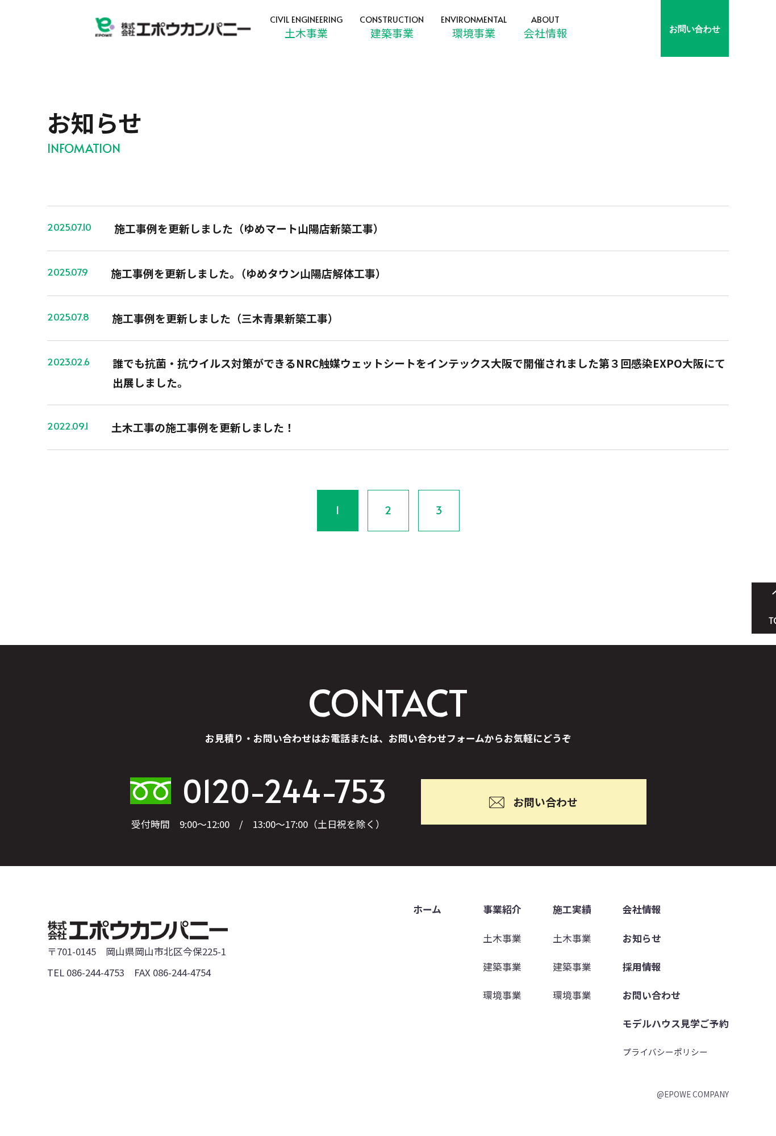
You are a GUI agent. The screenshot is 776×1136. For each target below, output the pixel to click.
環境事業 (473, 32)
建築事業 (392, 32)
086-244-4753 (95, 972)
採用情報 (642, 966)
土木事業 (306, 32)
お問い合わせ (694, 28)
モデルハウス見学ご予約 (676, 1023)
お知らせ (642, 938)
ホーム (427, 909)
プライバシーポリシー (665, 1052)
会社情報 (545, 32)
